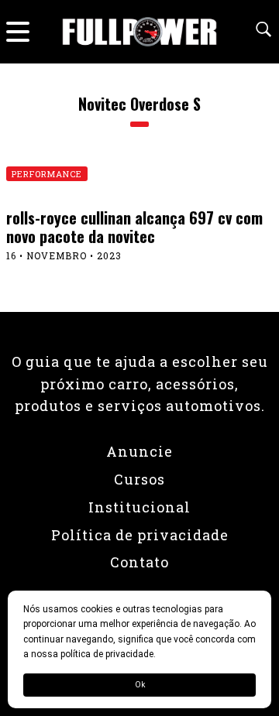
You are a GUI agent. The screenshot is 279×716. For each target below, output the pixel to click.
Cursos (139, 479)
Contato (139, 562)
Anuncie (139, 451)
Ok (140, 684)
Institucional (139, 507)
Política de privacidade (140, 535)
